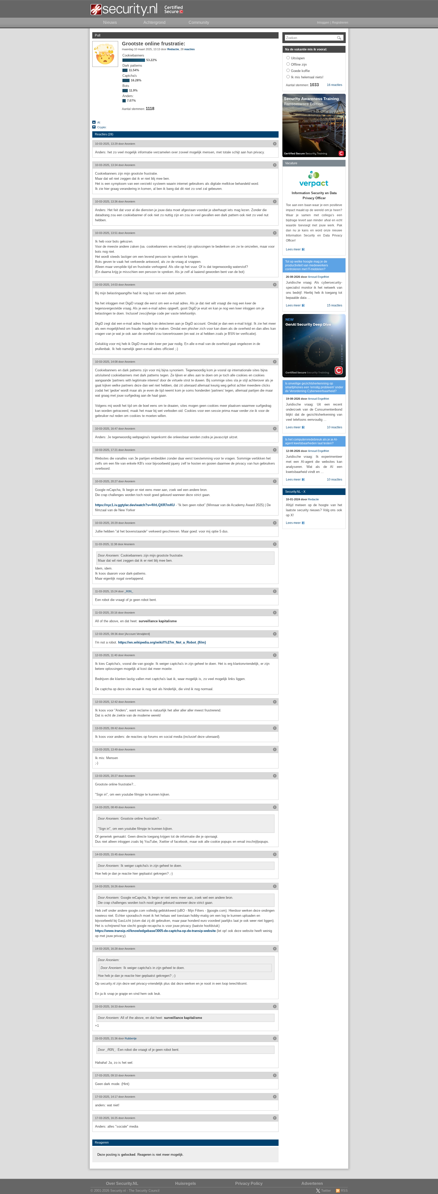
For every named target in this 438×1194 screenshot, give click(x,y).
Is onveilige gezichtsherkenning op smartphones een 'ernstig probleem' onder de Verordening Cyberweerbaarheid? (314, 387)
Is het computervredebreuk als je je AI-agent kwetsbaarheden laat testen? (311, 441)
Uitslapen (298, 58)
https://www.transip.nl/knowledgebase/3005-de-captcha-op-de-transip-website (155, 931)
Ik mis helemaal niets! (307, 77)
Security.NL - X (295, 491)
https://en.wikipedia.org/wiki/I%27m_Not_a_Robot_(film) (162, 642)
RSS (344, 1190)
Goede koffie (300, 71)
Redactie (173, 49)
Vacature (291, 163)
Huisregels (185, 1183)
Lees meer (293, 249)
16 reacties (334, 85)
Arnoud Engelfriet (318, 276)
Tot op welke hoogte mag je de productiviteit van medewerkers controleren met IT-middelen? (306, 265)
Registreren (340, 22)
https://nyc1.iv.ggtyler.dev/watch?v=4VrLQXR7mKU (135, 505)
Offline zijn (299, 64)
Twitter (326, 1190)
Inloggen (323, 22)
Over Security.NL (122, 1183)
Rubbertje (131, 1038)
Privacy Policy (249, 1183)
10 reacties (334, 427)
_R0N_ (128, 591)
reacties (189, 49)
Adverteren (312, 1183)
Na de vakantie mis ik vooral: (306, 49)
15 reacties (334, 305)
